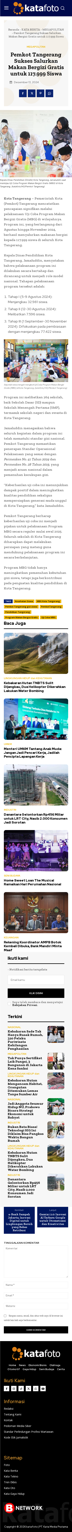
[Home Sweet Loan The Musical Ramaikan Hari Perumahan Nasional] (36, 850)
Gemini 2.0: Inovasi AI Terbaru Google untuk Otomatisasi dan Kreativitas (52, 1219)
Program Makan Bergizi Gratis (21, 617)
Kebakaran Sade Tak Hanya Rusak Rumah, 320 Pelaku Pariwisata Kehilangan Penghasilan (25, 1040)
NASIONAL (14, 1027)
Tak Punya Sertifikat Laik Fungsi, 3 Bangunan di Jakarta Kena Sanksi (25, 1063)
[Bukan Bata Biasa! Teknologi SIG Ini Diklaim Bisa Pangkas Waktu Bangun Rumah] (56, 1129)
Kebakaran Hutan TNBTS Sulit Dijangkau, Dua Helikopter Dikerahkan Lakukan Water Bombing (34, 687)
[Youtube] (43, 1388)
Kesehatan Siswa (24, 601)
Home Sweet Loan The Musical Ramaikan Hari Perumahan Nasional (32, 882)
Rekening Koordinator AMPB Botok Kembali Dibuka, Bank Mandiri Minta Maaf (33, 946)
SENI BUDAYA (12, 875)
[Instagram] (14, 1388)
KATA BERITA (31, 29)
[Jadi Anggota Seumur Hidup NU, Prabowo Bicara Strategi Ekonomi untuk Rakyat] (56, 1106)
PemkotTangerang (51, 606)
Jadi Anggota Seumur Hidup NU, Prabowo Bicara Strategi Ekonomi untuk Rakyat (25, 1110)
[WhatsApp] (49, 93)
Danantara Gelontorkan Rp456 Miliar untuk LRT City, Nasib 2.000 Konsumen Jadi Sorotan (35, 818)
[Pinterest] (40, 93)
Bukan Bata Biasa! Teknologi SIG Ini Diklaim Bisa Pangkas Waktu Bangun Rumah (26, 1134)
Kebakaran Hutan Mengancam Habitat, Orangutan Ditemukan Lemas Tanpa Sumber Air (25, 1087)
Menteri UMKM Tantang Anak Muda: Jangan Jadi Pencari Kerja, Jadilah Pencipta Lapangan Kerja (33, 753)
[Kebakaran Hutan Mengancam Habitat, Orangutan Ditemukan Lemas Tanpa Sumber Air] (56, 1081)
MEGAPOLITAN (53, 29)
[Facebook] (23, 93)
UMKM (8, 744)
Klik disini (36, 993)
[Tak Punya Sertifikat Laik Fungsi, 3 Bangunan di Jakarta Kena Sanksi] (56, 1061)
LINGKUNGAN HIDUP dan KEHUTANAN (28, 678)
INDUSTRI (10, 810)
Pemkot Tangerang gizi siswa (21, 606)
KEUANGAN (11, 937)
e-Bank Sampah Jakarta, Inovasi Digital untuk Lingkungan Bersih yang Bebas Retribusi (19, 1222)
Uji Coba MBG (48, 617)
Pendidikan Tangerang (17, 612)
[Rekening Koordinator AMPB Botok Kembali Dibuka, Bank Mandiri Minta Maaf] (36, 912)
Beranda (13, 29)
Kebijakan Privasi (24, 1005)
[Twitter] (32, 93)
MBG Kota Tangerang (48, 601)
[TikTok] (21, 1388)
